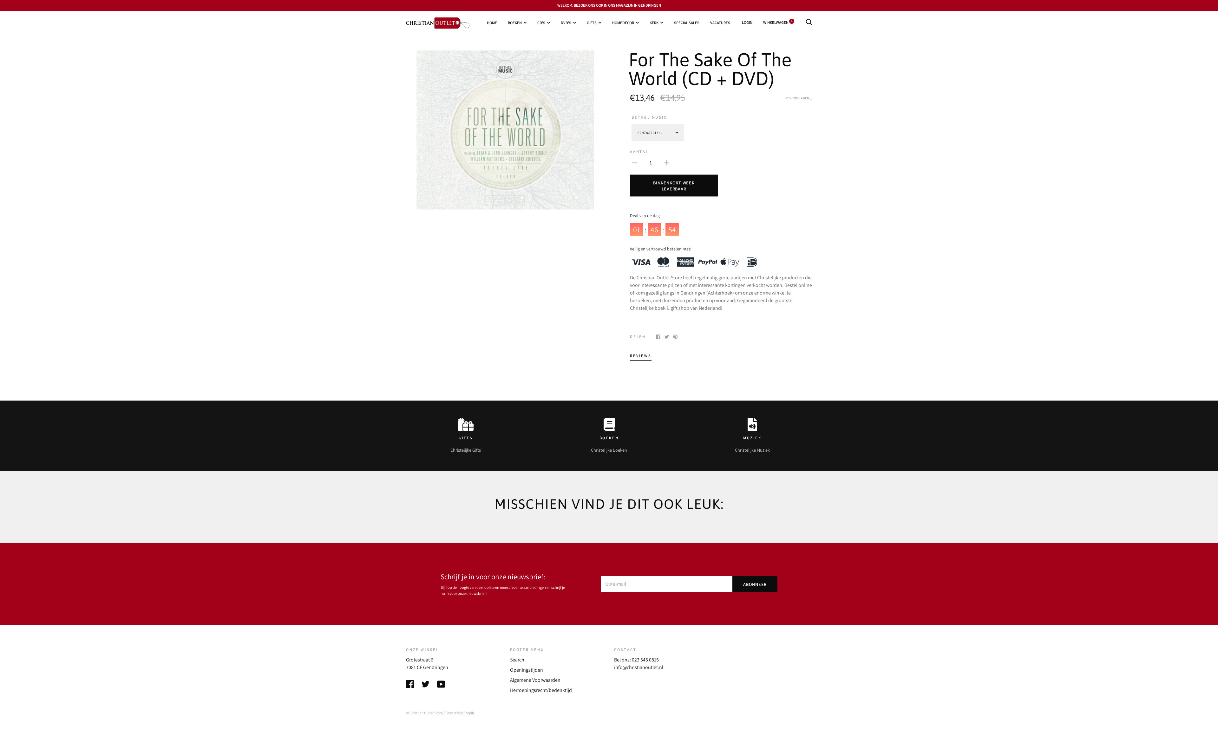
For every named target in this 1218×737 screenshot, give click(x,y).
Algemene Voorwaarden (535, 680)
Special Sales (686, 22)
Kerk (654, 22)
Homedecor (623, 22)
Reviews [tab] (641, 355)
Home (492, 22)
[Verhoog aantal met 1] (666, 162)
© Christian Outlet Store (424, 712)
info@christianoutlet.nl (638, 667)
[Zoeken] (809, 22)
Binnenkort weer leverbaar (673, 186)
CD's (541, 22)
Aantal (639, 151)
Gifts (592, 22)
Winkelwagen (777, 22)
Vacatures (720, 22)
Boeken (515, 22)
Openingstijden (526, 670)
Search (517, 659)
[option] (505, 129)
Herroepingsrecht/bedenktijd (541, 690)
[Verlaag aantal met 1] (634, 162)
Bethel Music (649, 117)
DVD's (566, 22)
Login (747, 22)
